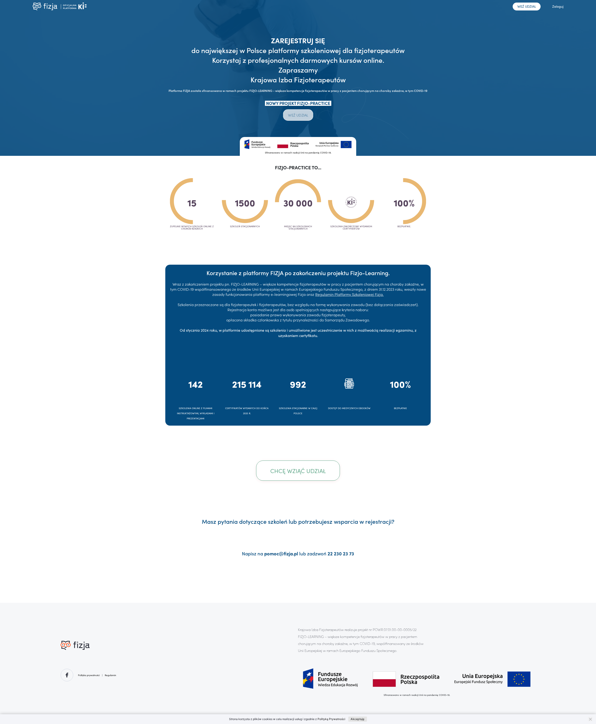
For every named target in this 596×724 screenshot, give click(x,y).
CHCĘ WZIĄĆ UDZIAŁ (298, 471)
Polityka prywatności (89, 675)
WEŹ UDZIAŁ (526, 6)
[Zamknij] (590, 719)
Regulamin (110, 675)
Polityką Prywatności (331, 719)
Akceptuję (357, 719)
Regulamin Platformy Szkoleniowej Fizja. (349, 294)
